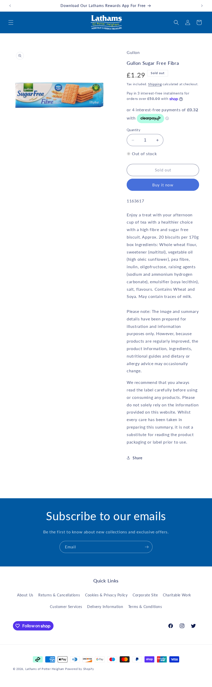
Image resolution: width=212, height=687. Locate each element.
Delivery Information (105, 606)
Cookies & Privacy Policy (106, 595)
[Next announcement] (202, 5)
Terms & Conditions (145, 606)
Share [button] (137, 458)
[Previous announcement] (10, 5)
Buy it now (162, 185)
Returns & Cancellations (59, 595)
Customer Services (66, 606)
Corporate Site (145, 595)
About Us (25, 595)
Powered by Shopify (79, 668)
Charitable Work (177, 595)
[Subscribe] (146, 547)
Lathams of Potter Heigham (44, 668)
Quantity (133, 130)
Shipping (155, 84)
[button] (11, 22)
